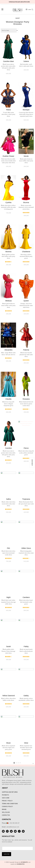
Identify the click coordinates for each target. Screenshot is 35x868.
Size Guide (5, 798)
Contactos (6, 815)
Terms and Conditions (10, 803)
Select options (8, 51)
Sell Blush (6, 812)
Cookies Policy (7, 806)
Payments (5, 795)
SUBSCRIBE (7, 854)
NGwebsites (20, 864)
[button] (2, 9)
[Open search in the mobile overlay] (32, 9)
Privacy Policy (7, 800)
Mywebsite (24, 862)
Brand (4, 809)
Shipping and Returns (10, 792)
